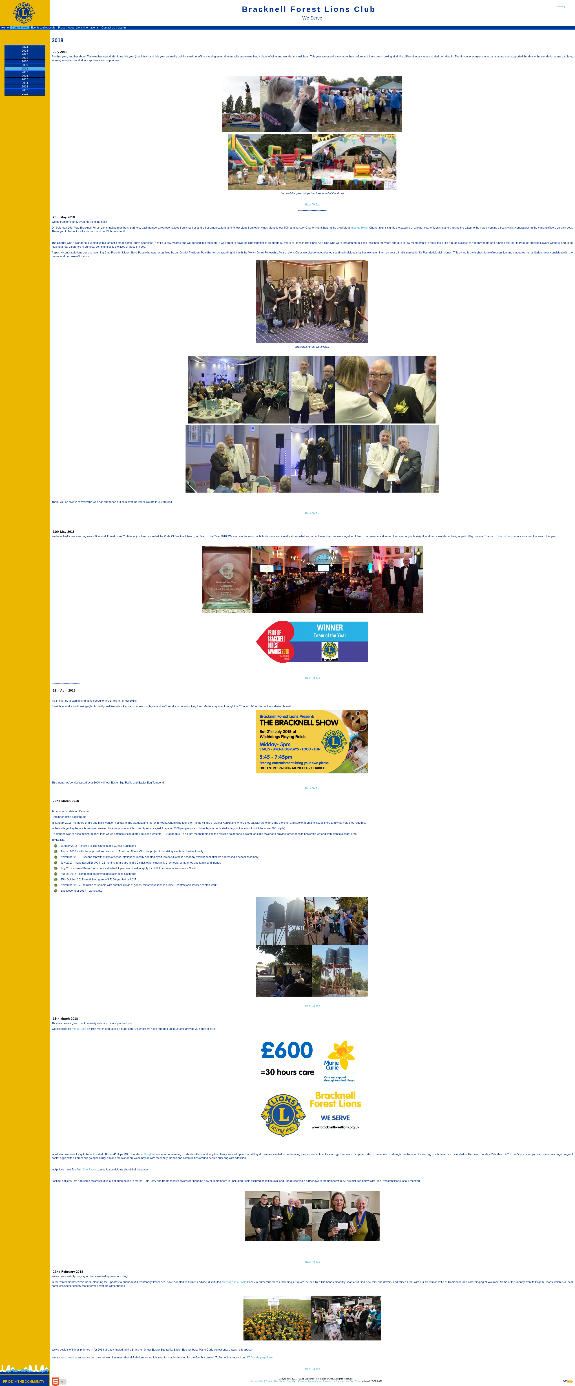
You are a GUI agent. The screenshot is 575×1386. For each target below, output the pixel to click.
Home (5, 27)
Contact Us (108, 27)
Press (61, 27)
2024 (25, 47)
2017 (25, 72)
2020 (25, 61)
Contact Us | (271, 1381)
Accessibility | (257, 1381)
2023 (25, 50)
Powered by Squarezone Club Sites (341, 1381)
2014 (25, 83)
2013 (25, 86)
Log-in (122, 27)
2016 (25, 75)
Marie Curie (79, 1028)
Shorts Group (505, 536)
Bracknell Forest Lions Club (309, 9)
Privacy (561, 6)
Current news (20, 27)
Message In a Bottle (234, 1282)
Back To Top (312, 204)
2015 (25, 79)
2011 (25, 93)
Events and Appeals (43, 27)
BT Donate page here (259, 1357)
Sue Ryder (89, 1169)
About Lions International (83, 27)
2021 (25, 57)
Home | (282, 1381)
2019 (25, 65)
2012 (25, 90)
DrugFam (149, 1154)
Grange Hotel (359, 227)
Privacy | (302, 1381)
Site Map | (292, 1381)
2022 (25, 54)
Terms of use (314, 1381)
